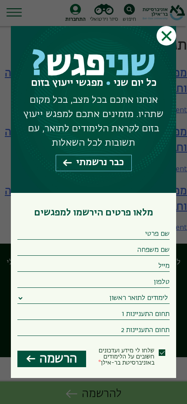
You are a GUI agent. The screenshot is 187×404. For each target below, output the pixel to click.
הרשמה (58, 359)
